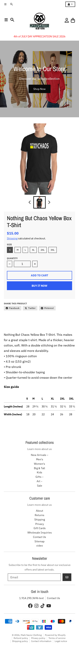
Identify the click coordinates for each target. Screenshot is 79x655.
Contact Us (53, 598)
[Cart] (73, 20)
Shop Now (39, 89)
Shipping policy (20, 641)
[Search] (12, 19)
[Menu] (6, 19)
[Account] (66, 20)
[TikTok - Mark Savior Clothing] (42, 605)
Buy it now (39, 285)
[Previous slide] (30, 202)
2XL (42, 249)
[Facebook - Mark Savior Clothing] (30, 605)
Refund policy (21, 638)
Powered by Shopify (55, 635)
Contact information (41, 641)
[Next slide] (49, 202)
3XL (52, 249)
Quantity (12, 258)
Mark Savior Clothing (31, 635)
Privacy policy (38, 638)
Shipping (12, 238)
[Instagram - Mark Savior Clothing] (36, 605)
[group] (39, 202)
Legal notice (61, 641)
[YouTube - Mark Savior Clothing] (48, 605)
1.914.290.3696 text (31, 598)
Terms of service (57, 638)
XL (33, 249)
